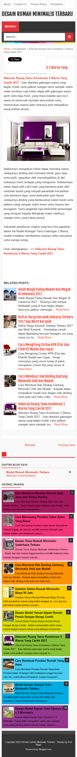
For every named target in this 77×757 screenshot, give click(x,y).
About (7, 4)
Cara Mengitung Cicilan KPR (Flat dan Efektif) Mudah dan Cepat (43, 347)
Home (7, 49)
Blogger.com (45, 749)
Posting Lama (66, 445)
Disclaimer (56, 4)
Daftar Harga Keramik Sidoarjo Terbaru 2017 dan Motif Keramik (45, 319)
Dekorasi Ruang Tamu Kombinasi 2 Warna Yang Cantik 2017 (41, 406)
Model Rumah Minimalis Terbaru (27, 472)
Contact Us (20, 4)
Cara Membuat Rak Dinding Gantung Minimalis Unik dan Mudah (43, 378)
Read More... (64, 309)
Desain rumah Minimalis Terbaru (37, 14)
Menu (11, 26)
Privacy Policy (39, 4)
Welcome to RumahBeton (21, 475)
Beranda (30, 445)
